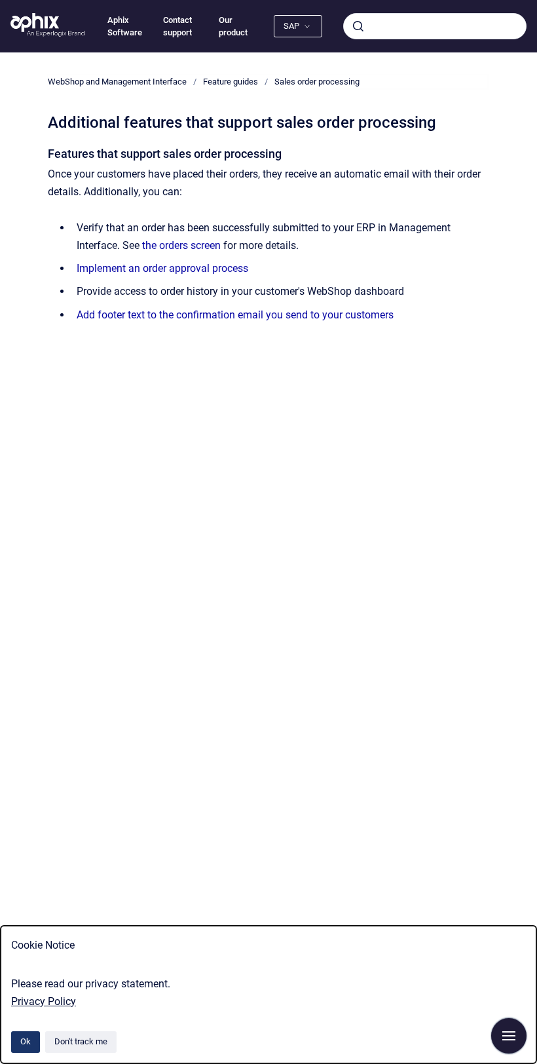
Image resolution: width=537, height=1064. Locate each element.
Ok (25, 1041)
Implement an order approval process (162, 268)
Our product (233, 26)
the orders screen (181, 245)
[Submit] (358, 26)
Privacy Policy (43, 1001)
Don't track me (80, 1041)
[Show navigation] (509, 1036)
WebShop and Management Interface (117, 81)
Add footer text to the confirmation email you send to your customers (235, 315)
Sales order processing (317, 81)
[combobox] (435, 26)
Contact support (177, 26)
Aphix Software (124, 26)
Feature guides (230, 81)
